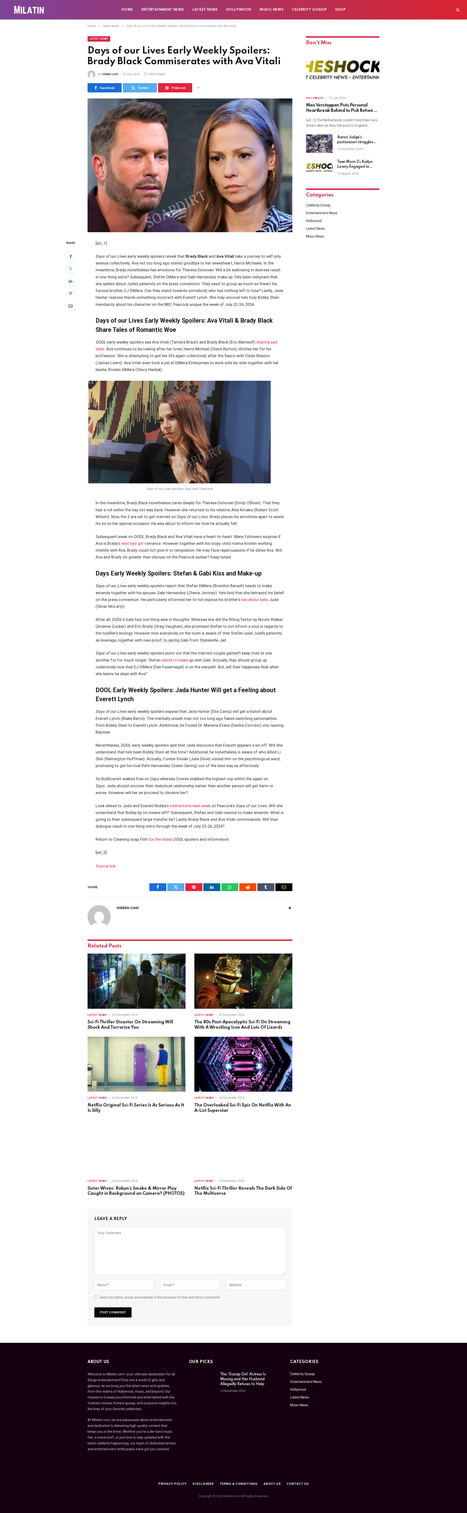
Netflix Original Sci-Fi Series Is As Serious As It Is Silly (136, 1108)
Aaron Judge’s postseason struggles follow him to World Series (355, 140)
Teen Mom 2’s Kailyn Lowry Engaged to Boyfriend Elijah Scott (355, 164)
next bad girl (132, 543)
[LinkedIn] (70, 281)
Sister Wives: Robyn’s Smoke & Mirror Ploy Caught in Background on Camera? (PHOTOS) (136, 1191)
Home (127, 9)
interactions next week (190, 806)
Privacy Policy (172, 1484)
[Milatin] (29, 9)
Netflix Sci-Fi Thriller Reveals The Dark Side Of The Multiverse (243, 1191)
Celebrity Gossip (309, 9)
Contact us (298, 1484)
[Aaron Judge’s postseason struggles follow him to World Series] (319, 143)
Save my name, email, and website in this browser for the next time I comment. (160, 1297)
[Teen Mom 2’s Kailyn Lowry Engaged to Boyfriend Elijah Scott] (319, 168)
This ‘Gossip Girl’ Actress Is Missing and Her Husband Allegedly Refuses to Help (243, 1379)
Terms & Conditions (238, 1484)
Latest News (205, 9)
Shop (340, 9)
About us (272, 1484)
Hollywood (238, 9)
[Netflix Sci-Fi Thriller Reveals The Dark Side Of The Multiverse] (243, 1147)
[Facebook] (70, 256)
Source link (106, 866)
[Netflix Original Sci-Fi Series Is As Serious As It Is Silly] (137, 1064)
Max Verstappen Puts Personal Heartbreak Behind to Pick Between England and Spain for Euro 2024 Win (342, 108)
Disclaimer (203, 1484)
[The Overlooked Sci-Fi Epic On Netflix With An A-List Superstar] (243, 1064)
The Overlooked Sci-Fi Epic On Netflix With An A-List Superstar (242, 1108)
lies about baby (254, 599)
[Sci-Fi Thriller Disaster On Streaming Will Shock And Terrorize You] (137, 981)
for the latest (160, 839)
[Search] (457, 9)
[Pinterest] (70, 293)
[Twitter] (70, 269)
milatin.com (110, 74)
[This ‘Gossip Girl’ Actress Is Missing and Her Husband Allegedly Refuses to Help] (202, 1380)
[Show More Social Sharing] (198, 87)
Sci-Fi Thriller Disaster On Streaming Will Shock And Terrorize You (130, 1025)
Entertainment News (162, 9)
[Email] (70, 306)
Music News (272, 9)
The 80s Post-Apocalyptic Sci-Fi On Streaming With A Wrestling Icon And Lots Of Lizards (242, 1025)
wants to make (175, 660)
